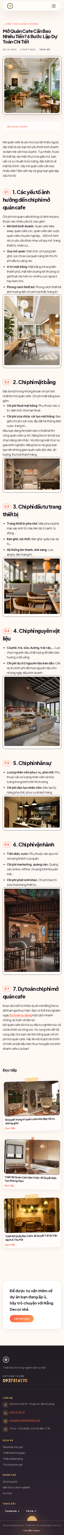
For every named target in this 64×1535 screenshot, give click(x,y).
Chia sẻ (44, 49)
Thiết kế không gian (14, 1452)
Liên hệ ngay (22, 1318)
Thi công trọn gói (13, 1464)
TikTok (31, 1510)
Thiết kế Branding (13, 1458)
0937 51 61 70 (15, 1380)
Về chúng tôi (10, 1481)
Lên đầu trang (32, 1530)
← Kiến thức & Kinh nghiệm (20, 23)
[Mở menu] (54, 5)
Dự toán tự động (21, 1015)
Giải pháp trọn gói (13, 1447)
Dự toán (7, 1493)
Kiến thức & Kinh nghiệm (16, 1487)
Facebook (12, 1510)
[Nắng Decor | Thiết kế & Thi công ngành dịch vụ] (10, 6)
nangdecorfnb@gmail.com (25, 1420)
